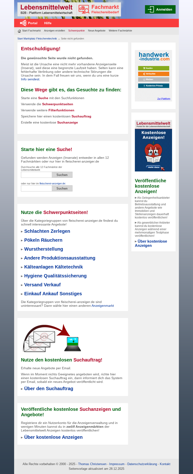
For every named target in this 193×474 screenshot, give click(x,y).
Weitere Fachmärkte (120, 30)
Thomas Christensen (92, 464)
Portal (32, 23)
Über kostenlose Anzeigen (151, 243)
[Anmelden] (160, 9)
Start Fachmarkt (31, 30)
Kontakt (165, 464)
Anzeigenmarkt (103, 305)
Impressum (117, 464)
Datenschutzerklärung (142, 464)
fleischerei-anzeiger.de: (53, 183)
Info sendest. (30, 79)
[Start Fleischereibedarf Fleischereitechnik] (69, 9)
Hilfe (48, 23)
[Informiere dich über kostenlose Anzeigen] (153, 145)
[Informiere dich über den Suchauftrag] (52, 338)
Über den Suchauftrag (48, 388)
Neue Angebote (96, 30)
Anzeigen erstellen (54, 30)
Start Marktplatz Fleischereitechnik (37, 38)
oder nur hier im (43, 183)
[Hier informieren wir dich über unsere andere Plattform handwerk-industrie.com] (153, 75)
